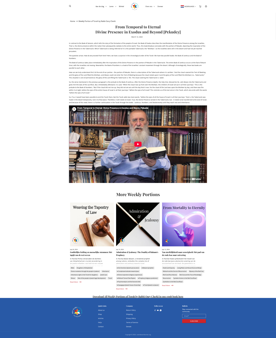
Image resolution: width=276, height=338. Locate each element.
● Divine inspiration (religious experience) (129, 275)
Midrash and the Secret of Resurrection (175, 271)
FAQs (100, 322)
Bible (72, 268)
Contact (101, 327)
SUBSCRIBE (194, 321)
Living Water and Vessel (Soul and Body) (189, 268)
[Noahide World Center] (77, 313)
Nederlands (189, 6)
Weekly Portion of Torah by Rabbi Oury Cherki (97, 21)
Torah (110, 278)
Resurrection (167, 278)
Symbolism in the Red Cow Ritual (172, 282)
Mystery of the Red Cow (196, 271)
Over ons (148, 6)
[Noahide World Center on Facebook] (155, 310)
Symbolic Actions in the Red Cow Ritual (184, 278)
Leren (111, 6)
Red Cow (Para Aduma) (170, 275)
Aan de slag (100, 6)
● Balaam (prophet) (147, 268)
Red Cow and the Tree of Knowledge (190, 275)
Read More (74, 282)
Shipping (129, 314)
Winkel (121, 6)
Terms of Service (132, 322)
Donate (128, 327)
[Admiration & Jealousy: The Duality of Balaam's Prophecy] (138, 224)
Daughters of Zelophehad (84, 268)
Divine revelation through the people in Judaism (85, 271)
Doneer (160, 6)
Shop (100, 314)
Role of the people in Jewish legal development (92, 278)
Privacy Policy (131, 318)
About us (101, 310)
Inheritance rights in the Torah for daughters (84, 275)
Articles (101, 318)
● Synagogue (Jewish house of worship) (128, 285)
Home (72, 21)
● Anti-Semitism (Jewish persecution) (128, 268)
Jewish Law (103, 275)
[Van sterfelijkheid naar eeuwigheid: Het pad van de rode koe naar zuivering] (184, 224)
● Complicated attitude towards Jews (128, 271)
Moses (73, 278)
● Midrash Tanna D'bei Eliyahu (126, 278)
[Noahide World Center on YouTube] (158, 310)
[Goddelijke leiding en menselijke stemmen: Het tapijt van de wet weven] (92, 224)
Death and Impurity (169, 268)
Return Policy (131, 310)
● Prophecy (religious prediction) (148, 278)
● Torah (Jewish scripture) (150, 285)
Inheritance (105, 271)
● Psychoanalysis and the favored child (128, 282)
